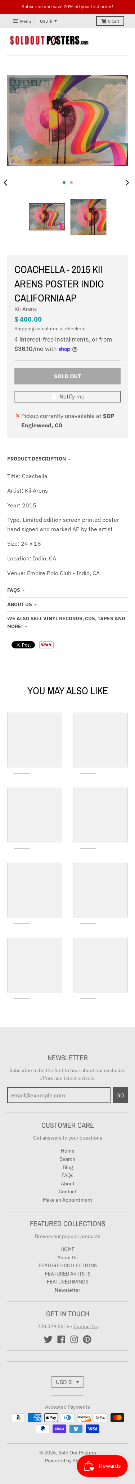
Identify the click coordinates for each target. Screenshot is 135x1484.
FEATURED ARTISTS (67, 1274)
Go (120, 1095)
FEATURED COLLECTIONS (68, 1265)
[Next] (127, 182)
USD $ (46, 21)
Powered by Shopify (67, 1460)
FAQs (13, 590)
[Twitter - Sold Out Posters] (48, 1339)
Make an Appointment (67, 1200)
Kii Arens (25, 308)
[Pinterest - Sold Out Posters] (87, 1339)
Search (67, 1159)
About (68, 1183)
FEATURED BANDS (67, 1281)
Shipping (24, 328)
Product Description (36, 458)
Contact (67, 1191)
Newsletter (67, 1290)
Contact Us (85, 1326)
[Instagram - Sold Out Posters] (74, 1339)
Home (68, 1151)
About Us (19, 604)
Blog (68, 1167)
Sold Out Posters (77, 1452)
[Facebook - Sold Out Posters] (61, 1339)
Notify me (72, 396)
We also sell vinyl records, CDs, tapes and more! (66, 622)
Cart (113, 21)
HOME (67, 1249)
